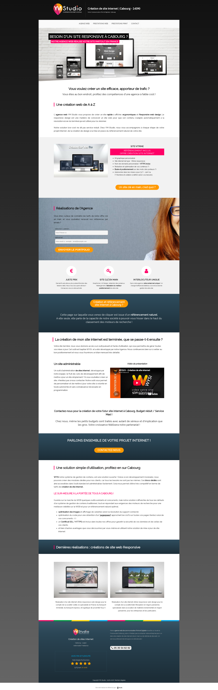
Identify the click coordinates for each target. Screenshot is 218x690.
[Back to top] (213, 683)
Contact (135, 23)
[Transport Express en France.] (81, 597)
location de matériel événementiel (141, 608)
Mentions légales (120, 680)
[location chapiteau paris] (137, 597)
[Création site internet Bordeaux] (67, 16)
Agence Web (84, 23)
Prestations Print (120, 23)
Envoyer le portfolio (74, 249)
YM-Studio (102, 680)
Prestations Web (100, 23)
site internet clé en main (132, 636)
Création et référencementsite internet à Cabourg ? (109, 303)
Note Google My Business (80, 660)
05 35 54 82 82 (121, 647)
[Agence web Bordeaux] (81, 636)
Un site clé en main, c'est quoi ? (137, 187)
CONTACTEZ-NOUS (109, 450)
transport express (73, 608)
